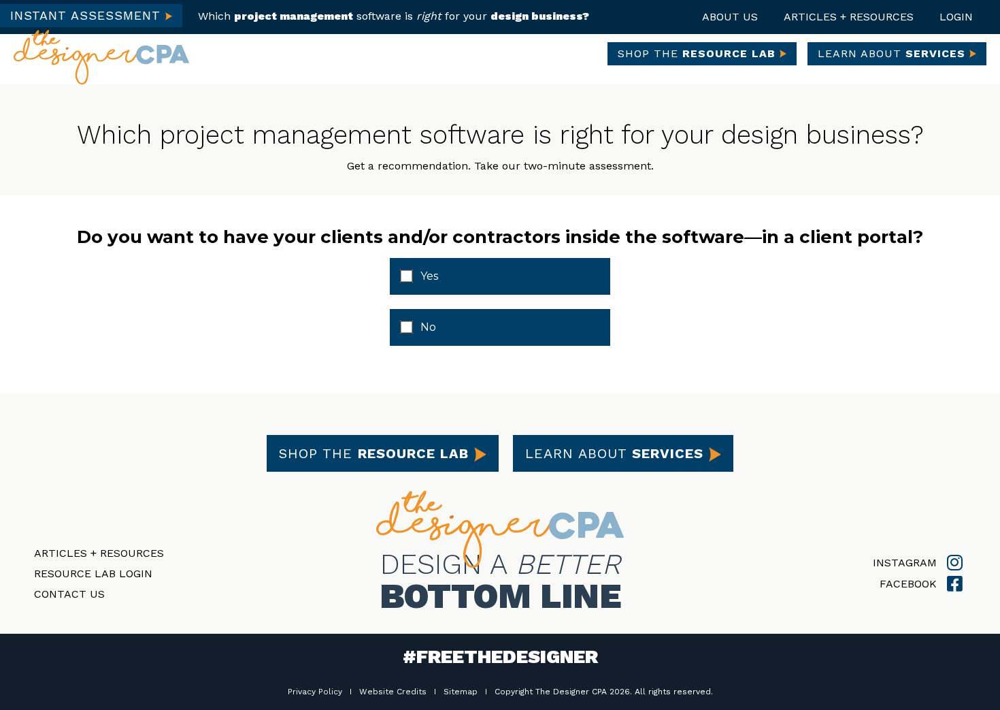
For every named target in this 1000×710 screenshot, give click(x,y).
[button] (730, 17)
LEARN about (891, 53)
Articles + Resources (99, 553)
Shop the (374, 453)
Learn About (614, 453)
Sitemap (461, 691)
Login (956, 16)
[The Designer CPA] (101, 55)
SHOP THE (697, 53)
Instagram (906, 562)
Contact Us (69, 593)
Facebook (910, 583)
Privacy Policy (315, 691)
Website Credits (393, 691)
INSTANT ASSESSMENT (87, 15)
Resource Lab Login (93, 573)
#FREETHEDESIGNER (500, 656)
